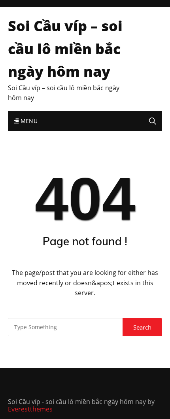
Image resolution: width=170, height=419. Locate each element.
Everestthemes (30, 409)
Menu (28, 121)
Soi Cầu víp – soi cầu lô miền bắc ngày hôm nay (65, 48)
